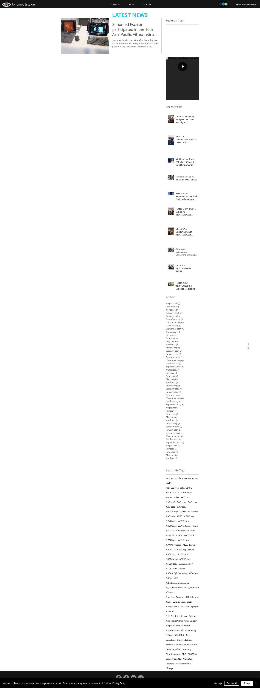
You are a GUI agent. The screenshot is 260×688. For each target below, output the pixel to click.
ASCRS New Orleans (175, 568)
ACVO (179, 516)
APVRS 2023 (180, 549)
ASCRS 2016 (183, 554)
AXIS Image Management (178, 582)
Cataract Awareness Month (179, 663)
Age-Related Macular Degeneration (182, 587)
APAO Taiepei (189, 544)
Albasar (169, 592)
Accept (247, 683)
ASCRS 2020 (172, 559)
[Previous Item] (170, 66)
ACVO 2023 (183, 521)
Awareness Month (174, 630)
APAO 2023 (171, 540)
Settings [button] (218, 683)
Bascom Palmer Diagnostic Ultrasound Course (182, 644)
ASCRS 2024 (171, 563)
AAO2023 (170, 516)
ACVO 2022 (171, 521)
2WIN (169, 483)
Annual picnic (172, 606)
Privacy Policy (118, 683)
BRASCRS (179, 635)
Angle (169, 601)
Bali (187, 635)
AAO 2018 (170, 502)
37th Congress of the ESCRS (179, 487)
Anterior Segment (189, 606)
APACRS (170, 535)
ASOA (169, 578)
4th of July (171, 492)
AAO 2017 (185, 497)
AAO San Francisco (189, 511)
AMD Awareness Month (177, 530)
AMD (195, 525)
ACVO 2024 (171, 525)
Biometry (187, 649)
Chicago (169, 668)
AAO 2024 (181, 506)
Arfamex (170, 611)
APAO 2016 (188, 535)
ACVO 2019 (189, 516)
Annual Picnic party (182, 601)
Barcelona (170, 639)
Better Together (173, 649)
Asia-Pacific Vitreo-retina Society (181, 620)
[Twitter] (133, 678)
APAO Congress (173, 544)
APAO (179, 535)
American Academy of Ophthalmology (182, 597)
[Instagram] (119, 678)
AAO (176, 497)
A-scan (169, 497)
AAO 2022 (170, 506)
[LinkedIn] (141, 678)
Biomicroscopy (173, 654)
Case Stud (187, 658)
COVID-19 (192, 654)
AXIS (175, 578)
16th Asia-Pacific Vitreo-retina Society (182, 478)
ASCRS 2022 (185, 559)
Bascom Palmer (184, 639)
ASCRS (191, 549)
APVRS (169, 549)
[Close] (256, 683)
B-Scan (169, 635)
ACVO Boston (184, 525)
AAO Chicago (172, 511)
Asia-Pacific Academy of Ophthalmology (182, 616)
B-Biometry (190, 630)
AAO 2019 (181, 502)
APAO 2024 (183, 540)
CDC (184, 654)
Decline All (232, 683)
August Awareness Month (178, 625)
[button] (114, 4)
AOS (193, 530)
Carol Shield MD (173, 658)
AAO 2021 (192, 502)
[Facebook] (126, 678)
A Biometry (186, 492)
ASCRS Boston (186, 563)
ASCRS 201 (171, 554)
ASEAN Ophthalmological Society (182, 573)
